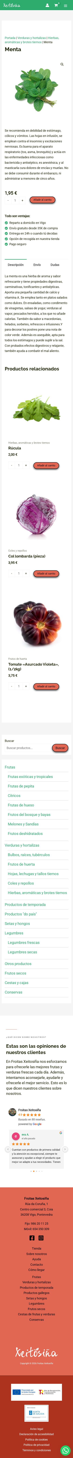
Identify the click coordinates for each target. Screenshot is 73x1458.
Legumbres (36, 1303)
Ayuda (36, 1259)
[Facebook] (32, 1238)
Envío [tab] (37, 265)
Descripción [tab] (16, 265)
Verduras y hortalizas (31, 38)
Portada (10, 38)
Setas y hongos (36, 1298)
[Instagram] (41, 1238)
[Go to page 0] (31, 1171)
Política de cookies (36, 1439)
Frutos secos (36, 1309)
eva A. (25, 1134)
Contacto (36, 1264)
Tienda (36, 1248)
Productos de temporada (36, 1287)
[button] (62, 64)
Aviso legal (36, 1429)
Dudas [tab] (55, 265)
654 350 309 (41, 1229)
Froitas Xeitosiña (29, 1110)
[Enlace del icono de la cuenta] (47, 5)
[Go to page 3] (39, 1171)
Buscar (9, 741)
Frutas (36, 1277)
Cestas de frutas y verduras (36, 1314)
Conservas (36, 1319)
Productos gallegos (36, 1293)
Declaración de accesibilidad (36, 1434)
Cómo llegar (36, 1270)
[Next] (65, 1149)
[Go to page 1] (33, 1171)
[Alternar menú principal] (66, 5)
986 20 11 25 (39, 1223)
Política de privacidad (36, 1444)
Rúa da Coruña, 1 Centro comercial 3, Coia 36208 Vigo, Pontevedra (36, 1209)
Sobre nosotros (36, 1254)
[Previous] (8, 1149)
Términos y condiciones (36, 1450)
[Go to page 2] (36, 1171)
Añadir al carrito (42, 199)
